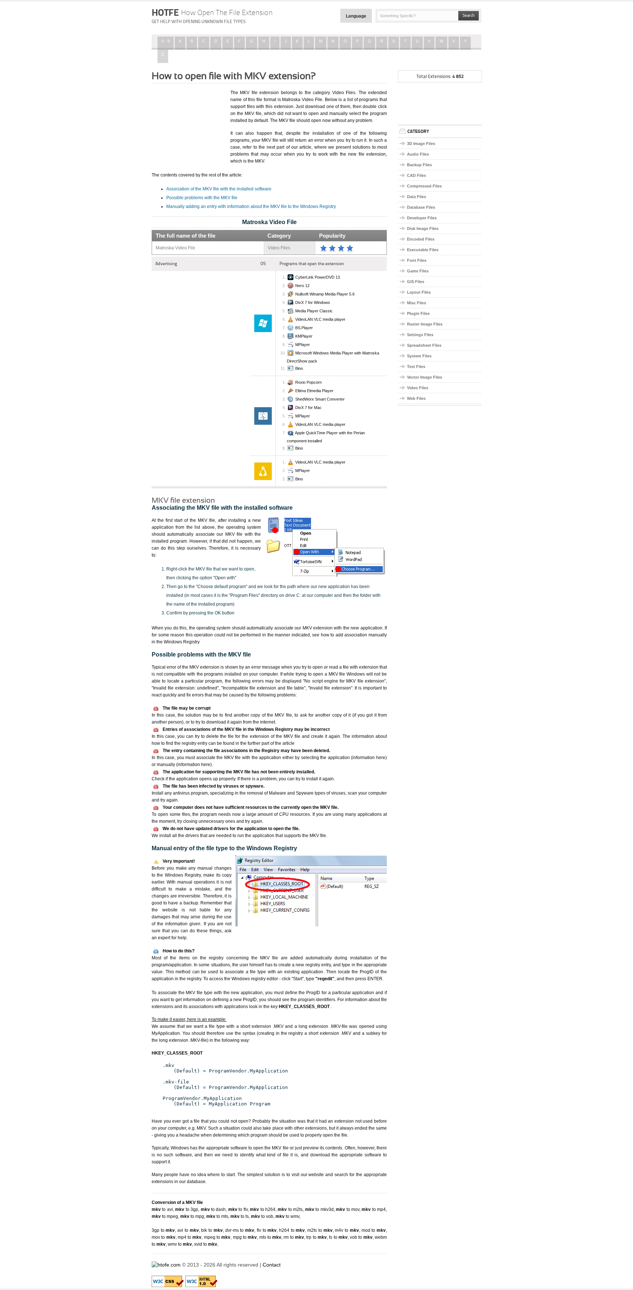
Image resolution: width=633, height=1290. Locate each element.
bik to (211, 1230)
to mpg (192, 1216)
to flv (238, 1209)
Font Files (416, 260)
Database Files (421, 207)
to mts (217, 1216)
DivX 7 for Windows (312, 302)
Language (356, 15)
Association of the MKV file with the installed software (218, 189)
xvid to (205, 1244)
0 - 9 (166, 41)
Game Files (418, 271)
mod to (374, 1230)
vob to (361, 1237)
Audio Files (418, 154)
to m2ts (290, 1209)
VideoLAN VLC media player (320, 319)
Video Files (417, 388)
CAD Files (416, 175)
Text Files (416, 366)
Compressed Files (424, 186)
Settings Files (420, 334)
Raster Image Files (425, 324)
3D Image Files (421, 143)
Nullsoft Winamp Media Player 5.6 (325, 294)
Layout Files (419, 292)
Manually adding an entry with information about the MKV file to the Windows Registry (251, 206)
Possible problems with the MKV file (201, 197)
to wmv (287, 1216)
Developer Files (422, 218)
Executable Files (422, 250)
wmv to (180, 1244)
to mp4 (374, 1209)
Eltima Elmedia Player (314, 391)
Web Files (416, 398)
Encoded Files (420, 239)
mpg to (245, 1237)
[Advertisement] (188, 125)
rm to (294, 1237)
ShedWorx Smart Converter (320, 399)
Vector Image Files (424, 377)
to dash (213, 1209)
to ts (239, 1216)
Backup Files (419, 165)
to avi (162, 1209)
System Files (419, 356)
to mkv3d (319, 1209)
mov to (163, 1237)
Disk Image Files (422, 228)
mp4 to (190, 1237)
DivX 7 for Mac (308, 407)
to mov (347, 1209)
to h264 (262, 1209)
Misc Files (416, 303)
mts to (270, 1237)
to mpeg (165, 1216)
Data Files (416, 196)
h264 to (292, 1230)
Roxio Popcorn (308, 382)
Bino (299, 368)
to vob (262, 1216)
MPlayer (302, 344)
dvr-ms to (239, 1230)
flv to (267, 1230)
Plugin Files (418, 313)
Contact (272, 1265)
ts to (338, 1237)
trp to (316, 1237)
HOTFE (212, 12)
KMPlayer (303, 336)
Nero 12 (302, 285)
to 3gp (186, 1209)
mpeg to (217, 1237)
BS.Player (304, 328)
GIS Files (415, 281)
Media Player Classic (314, 311)
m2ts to (319, 1230)
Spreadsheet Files (424, 345)
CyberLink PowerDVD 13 (317, 277)
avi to (188, 1230)
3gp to (163, 1230)
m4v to (347, 1230)
